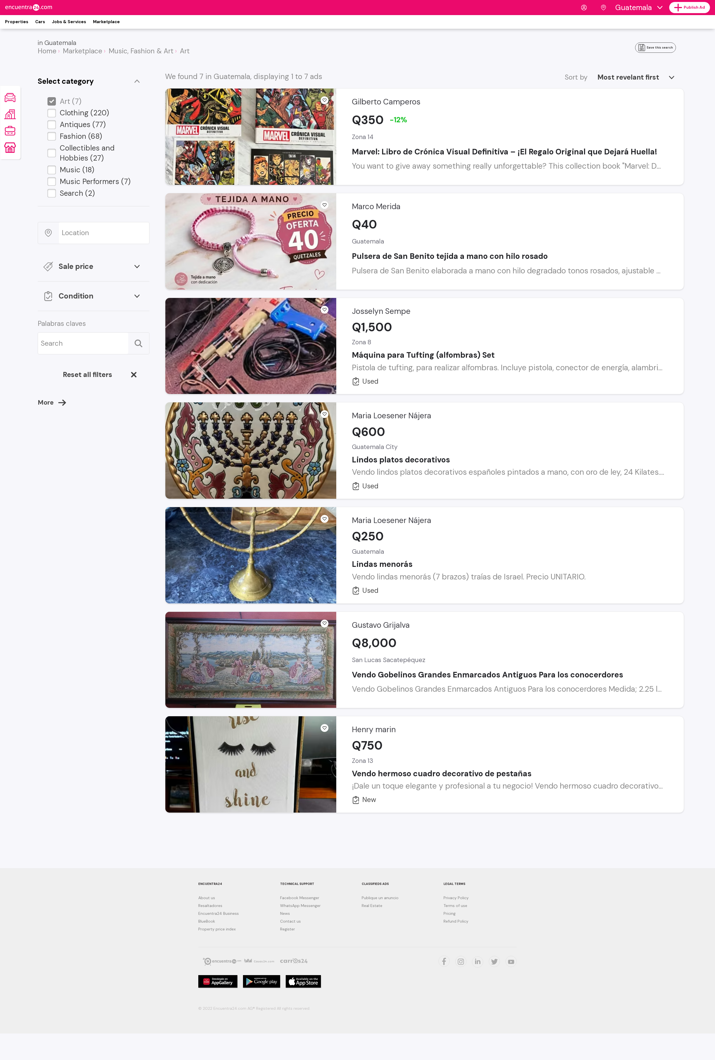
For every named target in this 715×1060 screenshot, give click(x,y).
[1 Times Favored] (324, 623)
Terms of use (455, 905)
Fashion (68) (81, 136)
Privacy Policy (456, 897)
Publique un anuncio (380, 897)
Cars (40, 22)
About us (206, 897)
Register (287, 929)
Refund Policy (456, 921)
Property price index (217, 929)
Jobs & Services (69, 22)
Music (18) (77, 170)
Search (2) (77, 193)
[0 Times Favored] (324, 100)
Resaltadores (210, 905)
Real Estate (372, 905)
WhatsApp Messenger (300, 905)
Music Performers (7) (95, 181)
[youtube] (511, 961)
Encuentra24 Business (218, 913)
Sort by (576, 77)
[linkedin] (477, 962)
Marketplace (106, 22)
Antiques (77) (83, 124)
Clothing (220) (84, 113)
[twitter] (444, 961)
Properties (16, 22)
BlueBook (206, 921)
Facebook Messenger (299, 897)
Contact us (290, 921)
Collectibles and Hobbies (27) (87, 153)
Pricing (450, 913)
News (285, 913)
